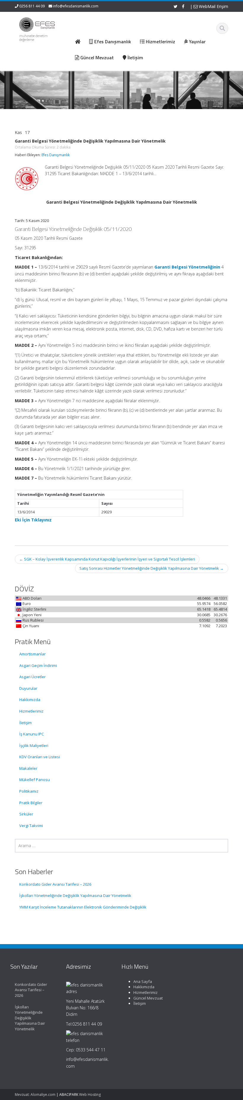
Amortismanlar (32, 654)
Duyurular (28, 688)
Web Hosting (90, 1094)
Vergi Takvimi (31, 825)
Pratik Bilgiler (30, 802)
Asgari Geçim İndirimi (38, 665)
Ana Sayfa (142, 981)
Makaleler (28, 768)
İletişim (25, 722)
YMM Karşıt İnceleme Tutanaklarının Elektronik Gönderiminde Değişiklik (82, 907)
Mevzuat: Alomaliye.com (35, 1094)
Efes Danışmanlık (55, 154)
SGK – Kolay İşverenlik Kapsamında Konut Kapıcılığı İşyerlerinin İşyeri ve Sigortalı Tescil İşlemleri (107, 559)
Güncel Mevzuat (148, 998)
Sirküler (26, 814)
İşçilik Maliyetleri (33, 745)
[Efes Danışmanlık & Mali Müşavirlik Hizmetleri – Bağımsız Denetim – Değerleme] (38, 23)
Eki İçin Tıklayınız (33, 520)
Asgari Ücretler (32, 676)
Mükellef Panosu (34, 779)
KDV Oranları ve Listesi (39, 756)
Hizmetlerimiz (31, 711)
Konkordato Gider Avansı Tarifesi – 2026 (55, 884)
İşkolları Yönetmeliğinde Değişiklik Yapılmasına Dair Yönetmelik (75, 895)
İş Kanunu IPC (31, 734)
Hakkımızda (29, 699)
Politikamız (29, 791)
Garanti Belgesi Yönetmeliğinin (187, 267)
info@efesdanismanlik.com (75, 6)
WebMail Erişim (213, 6)
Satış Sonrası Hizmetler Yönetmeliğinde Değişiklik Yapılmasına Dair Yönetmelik (151, 568)
